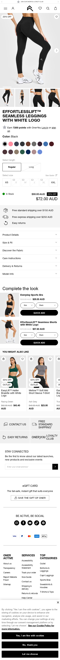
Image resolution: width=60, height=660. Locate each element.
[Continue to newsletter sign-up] (55, 467)
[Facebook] (23, 524)
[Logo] (30, 8)
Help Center (27, 598)
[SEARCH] (48, 8)
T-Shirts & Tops (47, 592)
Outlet (43, 563)
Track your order (29, 572)
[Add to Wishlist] (56, 16)
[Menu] (5, 8)
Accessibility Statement (27, 566)
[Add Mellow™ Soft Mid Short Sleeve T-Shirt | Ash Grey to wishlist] (50, 359)
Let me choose (30, 654)
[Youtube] (30, 524)
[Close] (58, 602)
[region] (30, 630)
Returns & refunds (30, 593)
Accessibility (27, 560)
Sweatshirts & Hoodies (46, 585)
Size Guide (50, 175)
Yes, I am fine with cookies (30, 635)
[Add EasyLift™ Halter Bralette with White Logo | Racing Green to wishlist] (22, 359)
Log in (45, 127)
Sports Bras (45, 580)
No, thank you (30, 645)
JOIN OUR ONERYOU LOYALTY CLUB (32, 1)
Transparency (9, 568)
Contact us (27, 581)
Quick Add (39, 313)
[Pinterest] (43, 524)
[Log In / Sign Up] (13, 8)
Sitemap (7, 584)
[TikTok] (37, 524)
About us (7, 563)
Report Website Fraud (10, 578)
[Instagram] (17, 524)
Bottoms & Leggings (45, 569)
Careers (6, 572)
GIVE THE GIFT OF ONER (32, 497)
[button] (2, 2)
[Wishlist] (40, 8)
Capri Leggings (47, 575)
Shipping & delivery (27, 587)
